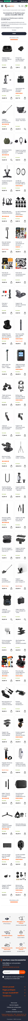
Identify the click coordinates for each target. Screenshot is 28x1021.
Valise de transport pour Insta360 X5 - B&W (6, 611)
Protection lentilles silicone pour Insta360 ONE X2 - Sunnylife (20, 59)
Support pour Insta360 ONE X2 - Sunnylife (7, 59)
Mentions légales (14, 1005)
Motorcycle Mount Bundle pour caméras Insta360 (20, 887)
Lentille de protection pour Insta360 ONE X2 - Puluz (21, 182)
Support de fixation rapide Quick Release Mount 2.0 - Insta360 (6, 734)
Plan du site (14, 1003)
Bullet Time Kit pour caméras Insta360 (6, 795)
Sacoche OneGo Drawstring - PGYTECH (7, 151)
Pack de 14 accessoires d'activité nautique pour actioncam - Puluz (6, 672)
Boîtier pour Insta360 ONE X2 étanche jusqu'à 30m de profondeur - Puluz (20, 396)
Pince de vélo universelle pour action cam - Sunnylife (20, 672)
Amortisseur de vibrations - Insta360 (20, 90)
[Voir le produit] (25, 129)
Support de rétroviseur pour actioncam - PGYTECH (20, 427)
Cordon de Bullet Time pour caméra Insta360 (20, 856)
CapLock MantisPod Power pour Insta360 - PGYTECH (7, 427)
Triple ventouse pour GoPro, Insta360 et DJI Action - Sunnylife (7, 396)
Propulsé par (10, 1019)
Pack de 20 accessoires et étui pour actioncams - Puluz (6, 274)
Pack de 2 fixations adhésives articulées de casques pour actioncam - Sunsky (6, 305)
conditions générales (17, 977)
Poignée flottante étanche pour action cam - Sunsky (7, 764)
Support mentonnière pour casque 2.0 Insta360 (20, 580)
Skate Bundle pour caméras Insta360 (21, 824)
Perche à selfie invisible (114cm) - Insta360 (7, 519)
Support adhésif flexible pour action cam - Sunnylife (6, 887)
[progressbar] (14, 39)
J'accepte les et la (14, 977)
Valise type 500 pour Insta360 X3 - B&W (20, 611)
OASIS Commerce (17, 1019)
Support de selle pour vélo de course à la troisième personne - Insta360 (20, 519)
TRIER (14, 34)
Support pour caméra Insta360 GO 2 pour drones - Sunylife (21, 764)
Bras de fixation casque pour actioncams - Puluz (6, 243)
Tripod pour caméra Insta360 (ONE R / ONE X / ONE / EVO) (7, 825)
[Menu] (2, 6)
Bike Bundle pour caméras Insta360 (7, 212)
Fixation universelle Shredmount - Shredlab (20, 703)
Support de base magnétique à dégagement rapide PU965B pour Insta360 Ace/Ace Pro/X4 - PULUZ (21, 550)
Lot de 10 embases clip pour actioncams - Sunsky (21, 213)
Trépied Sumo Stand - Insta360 (20, 457)
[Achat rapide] (11, 67)
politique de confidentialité (13, 978)
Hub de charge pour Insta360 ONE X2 (6, 856)
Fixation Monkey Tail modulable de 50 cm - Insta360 (7, 488)
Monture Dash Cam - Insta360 (6, 457)
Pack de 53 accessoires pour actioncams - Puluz (21, 274)
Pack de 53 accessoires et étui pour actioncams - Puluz (20, 243)
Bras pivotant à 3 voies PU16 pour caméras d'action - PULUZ (7, 703)
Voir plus (14, 30)
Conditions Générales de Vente (14, 1011)
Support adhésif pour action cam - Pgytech (20, 488)
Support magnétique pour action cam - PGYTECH (7, 90)
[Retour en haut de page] (26, 713)
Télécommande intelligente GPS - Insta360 (21, 366)
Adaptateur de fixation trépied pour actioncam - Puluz (7, 335)
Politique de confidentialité (14, 1007)
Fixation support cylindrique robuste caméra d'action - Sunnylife (20, 734)
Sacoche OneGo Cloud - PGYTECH (20, 119)
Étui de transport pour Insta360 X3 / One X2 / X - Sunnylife (7, 550)
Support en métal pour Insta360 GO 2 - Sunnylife (21, 152)
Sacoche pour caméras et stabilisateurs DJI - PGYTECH (20, 795)
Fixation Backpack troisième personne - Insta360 (7, 182)
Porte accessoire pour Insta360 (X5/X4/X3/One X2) (7, 642)
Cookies (14, 1009)
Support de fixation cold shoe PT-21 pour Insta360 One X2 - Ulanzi (21, 305)
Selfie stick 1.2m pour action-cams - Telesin (6, 366)
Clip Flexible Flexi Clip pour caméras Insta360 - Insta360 (21, 642)
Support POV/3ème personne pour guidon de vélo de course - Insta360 (7, 121)
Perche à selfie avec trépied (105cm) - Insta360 (20, 335)
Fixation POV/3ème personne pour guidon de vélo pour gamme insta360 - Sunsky (7, 580)
